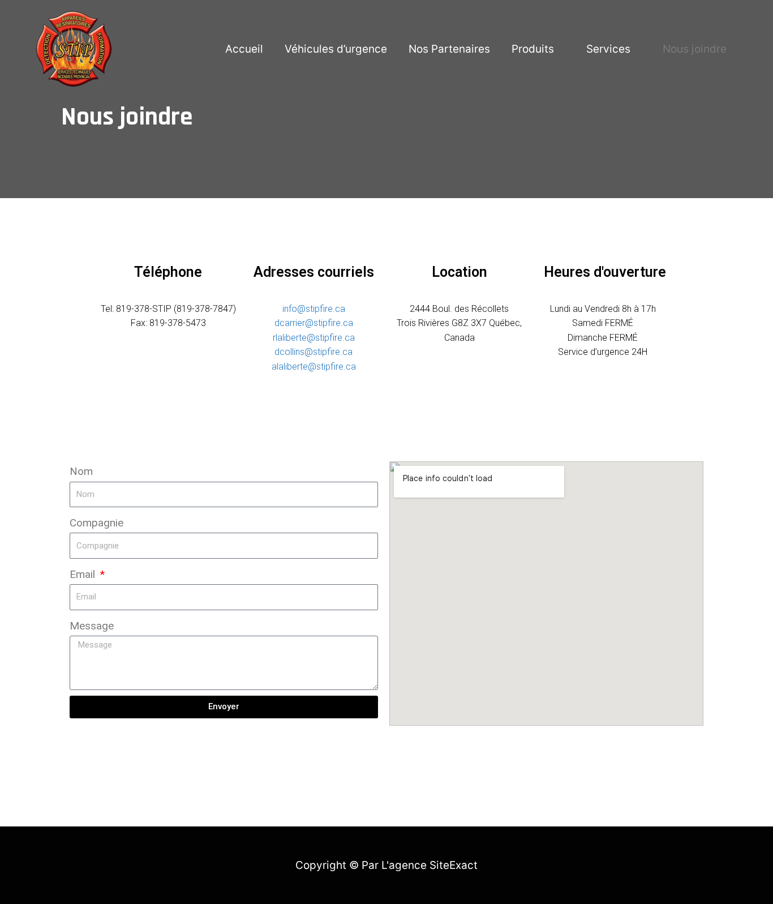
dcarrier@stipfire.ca (313, 323)
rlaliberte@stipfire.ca (314, 337)
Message (92, 625)
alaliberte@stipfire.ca (314, 366)
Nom (81, 471)
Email (84, 574)
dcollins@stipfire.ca (313, 351)
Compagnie (96, 522)
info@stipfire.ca (313, 308)
